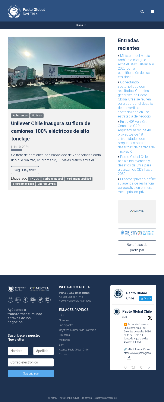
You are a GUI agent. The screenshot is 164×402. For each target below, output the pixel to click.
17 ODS (34, 178)
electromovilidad (23, 183)
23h (124, 316)
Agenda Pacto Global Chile (73, 349)
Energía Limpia (47, 183)
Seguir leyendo (25, 170)
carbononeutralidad (79, 178)
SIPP (61, 344)
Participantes (66, 325)
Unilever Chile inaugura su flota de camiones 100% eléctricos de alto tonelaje (50, 131)
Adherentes (20, 115)
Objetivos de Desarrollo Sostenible (77, 330)
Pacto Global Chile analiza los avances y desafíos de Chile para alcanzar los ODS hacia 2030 (135, 165)
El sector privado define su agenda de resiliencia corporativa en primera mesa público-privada (137, 185)
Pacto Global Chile (137, 311)
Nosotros (64, 320)
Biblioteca (64, 334)
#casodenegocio (132, 338)
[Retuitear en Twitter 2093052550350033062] (134, 368)
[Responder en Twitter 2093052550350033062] (126, 368)
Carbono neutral (53, 178)
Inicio (79, 25)
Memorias (64, 339)
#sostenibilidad (132, 342)
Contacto (64, 354)
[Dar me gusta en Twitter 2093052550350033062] (143, 368)
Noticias (37, 115)
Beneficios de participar (137, 247)
